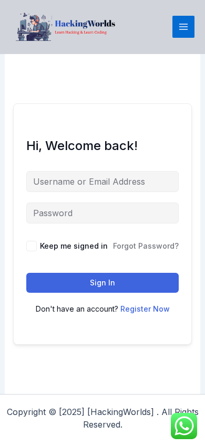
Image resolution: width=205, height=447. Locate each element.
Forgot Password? (146, 245)
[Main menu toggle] (183, 27)
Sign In (102, 282)
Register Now (145, 308)
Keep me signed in (74, 245)
